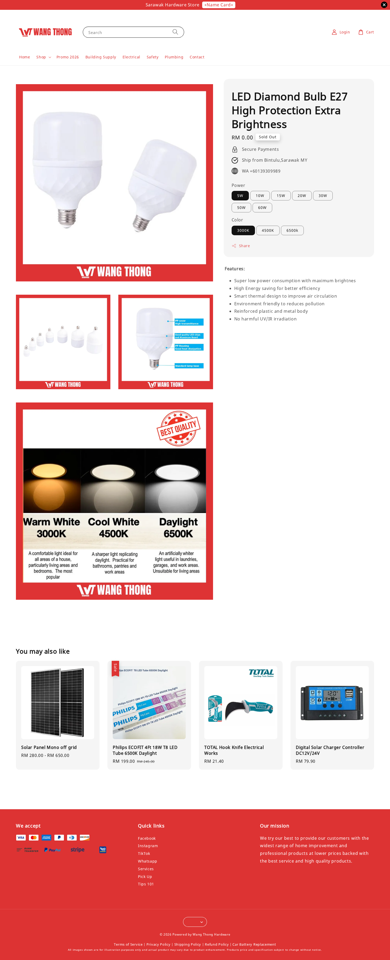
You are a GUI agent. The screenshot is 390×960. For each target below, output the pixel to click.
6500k (292, 230)
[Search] (175, 32)
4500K (268, 230)
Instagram (148, 845)
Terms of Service (128, 944)
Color (237, 220)
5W (240, 195)
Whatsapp (147, 861)
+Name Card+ (218, 5)
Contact (197, 56)
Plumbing (174, 56)
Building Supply (100, 56)
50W (241, 207)
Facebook (147, 838)
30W (323, 195)
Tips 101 (146, 883)
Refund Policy (217, 944)
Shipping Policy (187, 944)
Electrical (131, 56)
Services (146, 868)
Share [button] (244, 245)
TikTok (144, 853)
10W (260, 195)
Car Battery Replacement (254, 944)
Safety (153, 56)
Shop (41, 57)
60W (262, 207)
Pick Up (145, 876)
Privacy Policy (158, 944)
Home (24, 56)
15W (281, 195)
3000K (243, 230)
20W (302, 195)
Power (238, 185)
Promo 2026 (68, 56)
